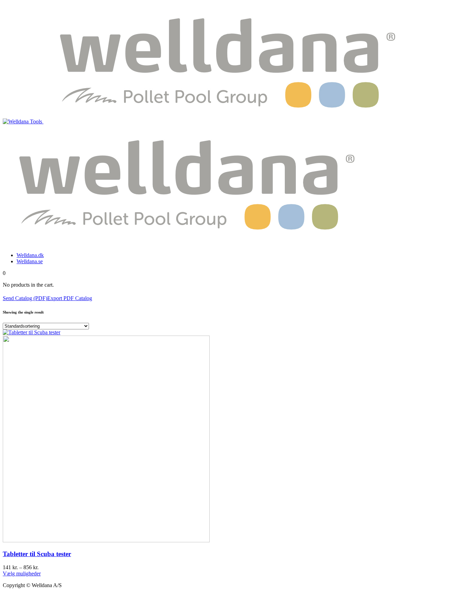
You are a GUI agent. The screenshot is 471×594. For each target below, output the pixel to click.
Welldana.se (30, 261)
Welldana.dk (30, 255)
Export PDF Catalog (69, 298)
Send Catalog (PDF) (25, 298)
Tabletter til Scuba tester (37, 553)
